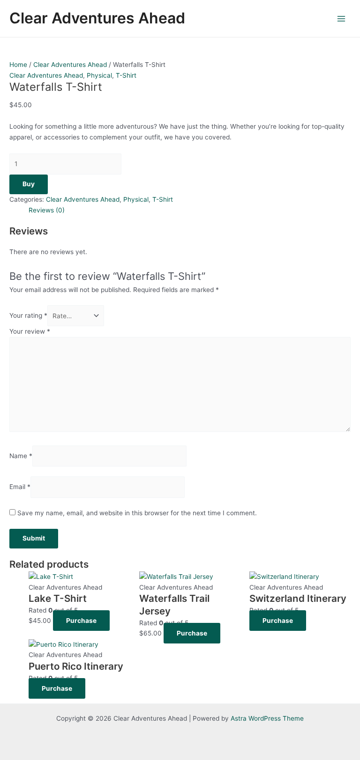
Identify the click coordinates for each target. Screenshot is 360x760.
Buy (28, 184)
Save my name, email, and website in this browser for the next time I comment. (137, 513)
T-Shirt (126, 75)
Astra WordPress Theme (267, 718)
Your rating (28, 316)
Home (18, 64)
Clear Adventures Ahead (97, 18)
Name (20, 456)
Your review (29, 331)
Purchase (81, 620)
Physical (99, 75)
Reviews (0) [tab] (47, 210)
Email (19, 487)
